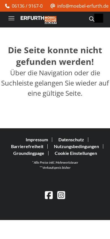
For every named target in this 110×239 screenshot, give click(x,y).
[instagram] (61, 194)
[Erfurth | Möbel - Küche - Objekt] (38, 20)
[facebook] (49, 194)
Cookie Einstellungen (76, 153)
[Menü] (11, 18)
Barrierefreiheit (27, 146)
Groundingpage (28, 153)
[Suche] (91, 19)
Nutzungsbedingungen (76, 146)
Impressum (37, 139)
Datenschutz (71, 139)
